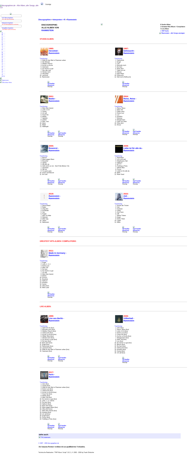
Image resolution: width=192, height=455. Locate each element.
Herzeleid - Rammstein (54, 52)
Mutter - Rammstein (54, 100)
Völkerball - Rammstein (128, 319)
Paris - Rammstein (54, 375)
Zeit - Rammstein (128, 197)
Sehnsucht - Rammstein (129, 52)
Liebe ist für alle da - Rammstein (133, 149)
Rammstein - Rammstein (55, 197)
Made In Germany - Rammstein (58, 254)
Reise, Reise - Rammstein (129, 100)
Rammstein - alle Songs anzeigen (173, 33)
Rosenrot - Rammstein (54, 149)
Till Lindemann (45, 437)
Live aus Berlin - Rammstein (56, 319)
